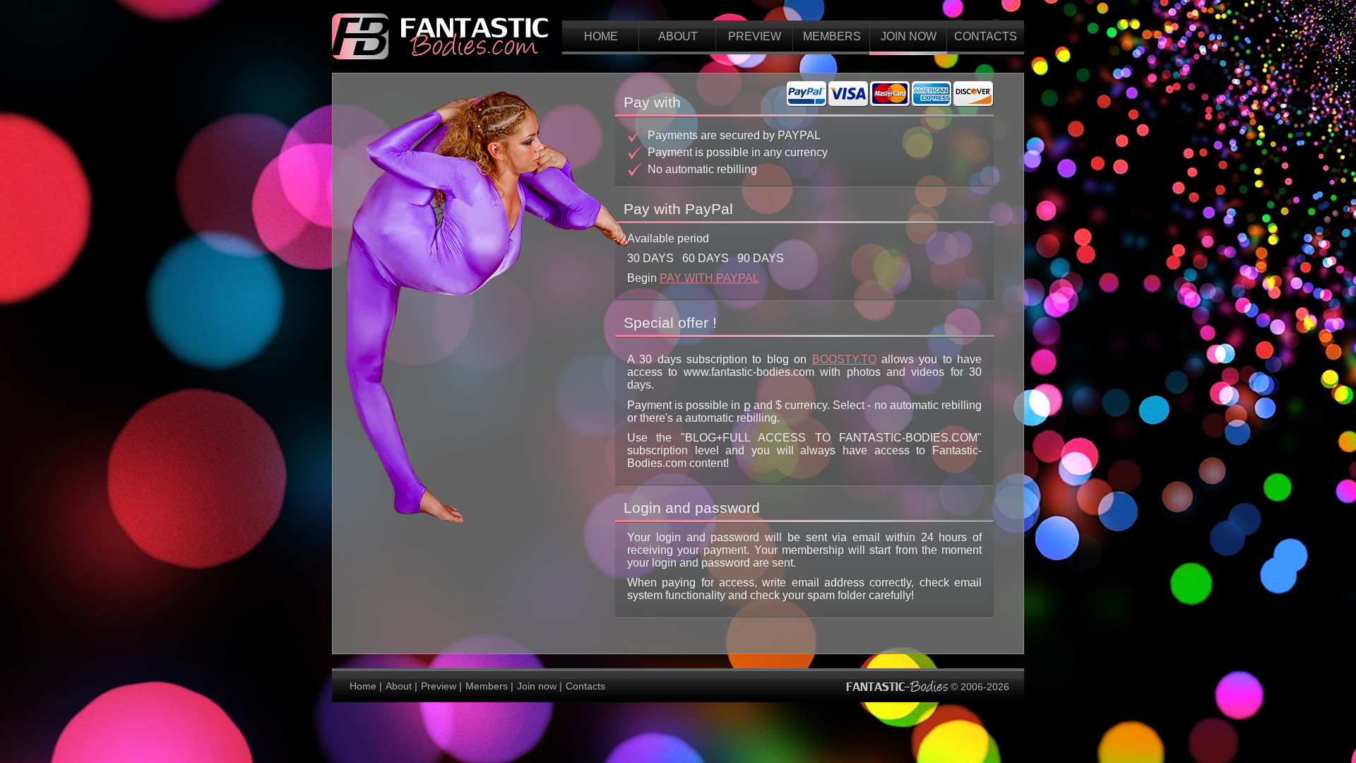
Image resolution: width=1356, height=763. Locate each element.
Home (601, 36)
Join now (908, 36)
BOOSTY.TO (844, 359)
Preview (754, 36)
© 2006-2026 (978, 686)
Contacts (985, 36)
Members (832, 36)
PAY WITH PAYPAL (709, 278)
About (678, 36)
